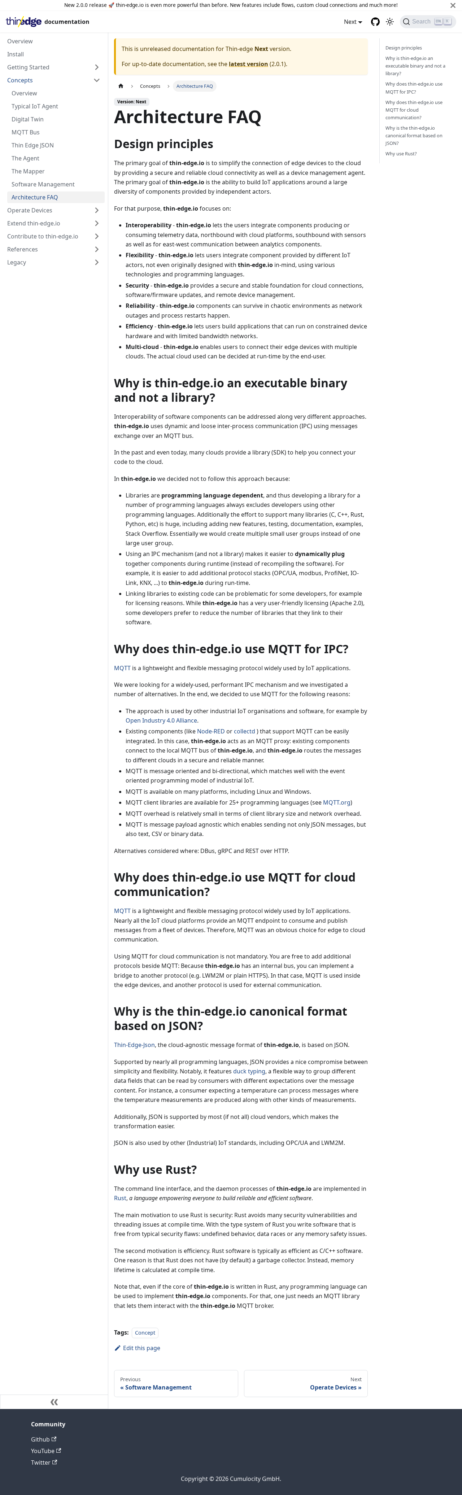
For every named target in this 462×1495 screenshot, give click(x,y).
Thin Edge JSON (33, 145)
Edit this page (141, 1348)
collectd (244, 731)
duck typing (249, 1071)
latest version (248, 64)
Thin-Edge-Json (134, 1045)
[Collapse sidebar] (54, 1402)
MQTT (122, 668)
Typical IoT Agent (35, 106)
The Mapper (28, 171)
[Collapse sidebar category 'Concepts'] (97, 80)
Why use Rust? (401, 153)
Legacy (16, 262)
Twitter (41, 1462)
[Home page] (121, 86)
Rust (120, 1198)
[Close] (453, 5)
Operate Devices (29, 210)
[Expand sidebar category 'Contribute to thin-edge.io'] (97, 236)
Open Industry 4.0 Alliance (161, 720)
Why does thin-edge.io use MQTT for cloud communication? (414, 110)
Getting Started (28, 67)
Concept (145, 1332)
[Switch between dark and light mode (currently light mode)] (390, 21)
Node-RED (211, 731)
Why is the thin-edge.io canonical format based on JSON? (414, 135)
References (22, 249)
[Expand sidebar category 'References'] (97, 249)
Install (15, 54)
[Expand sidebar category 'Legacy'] (97, 262)
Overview (20, 41)
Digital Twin (28, 119)
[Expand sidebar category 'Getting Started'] (97, 67)
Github (40, 1439)
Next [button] (350, 22)
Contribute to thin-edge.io (42, 236)
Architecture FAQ (35, 197)
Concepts (20, 80)
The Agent (25, 158)
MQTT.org (336, 802)
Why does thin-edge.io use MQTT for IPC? (414, 88)
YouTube (43, 1451)
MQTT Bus (26, 132)
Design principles (403, 47)
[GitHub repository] (375, 21)
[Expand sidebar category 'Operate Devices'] (97, 210)
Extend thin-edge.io (33, 223)
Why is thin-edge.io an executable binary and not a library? (415, 66)
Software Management (43, 184)
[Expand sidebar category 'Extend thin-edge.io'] (97, 223)
